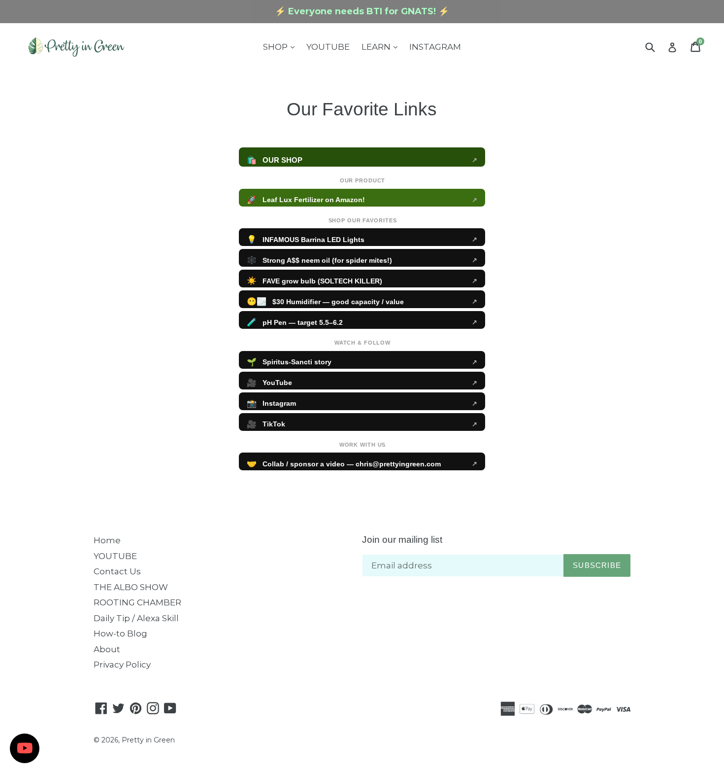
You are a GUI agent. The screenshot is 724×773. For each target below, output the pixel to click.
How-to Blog (120, 633)
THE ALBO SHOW (131, 587)
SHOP (281, 46)
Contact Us (117, 571)
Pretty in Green (148, 740)
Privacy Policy (122, 664)
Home (107, 540)
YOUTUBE (328, 47)
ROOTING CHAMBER (137, 602)
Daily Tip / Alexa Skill (136, 618)
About (107, 649)
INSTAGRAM (435, 47)
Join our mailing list (402, 539)
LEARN (382, 46)
